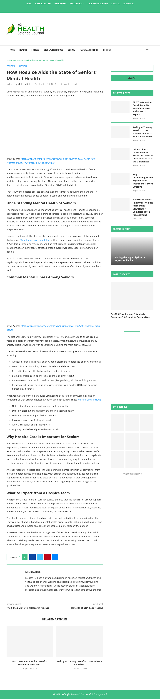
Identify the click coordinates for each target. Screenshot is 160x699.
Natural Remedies (89, 50)
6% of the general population (35, 240)
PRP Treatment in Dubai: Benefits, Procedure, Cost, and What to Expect (142, 108)
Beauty (71, 50)
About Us (115, 3)
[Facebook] (69, 8)
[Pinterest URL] (117, 423)
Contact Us (128, 3)
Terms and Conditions (97, 3)
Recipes (107, 50)
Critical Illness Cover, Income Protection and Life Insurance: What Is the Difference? (143, 155)
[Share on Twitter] (40, 557)
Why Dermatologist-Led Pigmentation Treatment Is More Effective (143, 180)
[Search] (151, 50)
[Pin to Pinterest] (47, 557)
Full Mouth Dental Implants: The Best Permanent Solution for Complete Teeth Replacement (143, 207)
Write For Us (60, 3)
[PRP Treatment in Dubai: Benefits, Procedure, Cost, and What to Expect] (30, 641)
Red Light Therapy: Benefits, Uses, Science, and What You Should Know (143, 132)
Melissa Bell (24, 84)
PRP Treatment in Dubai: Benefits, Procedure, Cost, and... (30, 663)
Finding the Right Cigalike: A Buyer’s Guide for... (130, 259)
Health (23, 50)
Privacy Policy (77, 3)
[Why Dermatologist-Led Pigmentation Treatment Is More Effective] (120, 179)
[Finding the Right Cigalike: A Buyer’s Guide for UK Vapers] (132, 251)
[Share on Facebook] (32, 557)
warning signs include (89, 399)
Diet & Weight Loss (53, 50)
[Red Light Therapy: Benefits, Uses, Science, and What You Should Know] (79, 641)
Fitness (35, 50)
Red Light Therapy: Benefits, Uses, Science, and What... (80, 663)
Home (29, 3)
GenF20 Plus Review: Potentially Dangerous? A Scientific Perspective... (131, 315)
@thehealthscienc (132, 473)
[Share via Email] (55, 557)
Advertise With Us (43, 3)
